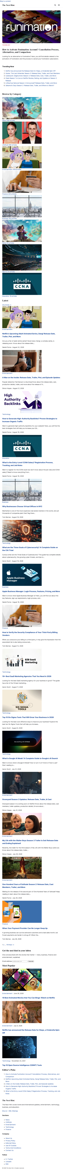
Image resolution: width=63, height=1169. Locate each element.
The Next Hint (8, 5)
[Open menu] (59, 5)
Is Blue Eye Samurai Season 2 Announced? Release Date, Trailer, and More (31, 83)
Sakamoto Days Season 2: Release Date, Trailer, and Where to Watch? (30, 85)
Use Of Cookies (11, 1145)
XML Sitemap (13, 1111)
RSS (7, 1164)
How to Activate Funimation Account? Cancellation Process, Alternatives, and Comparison (30, 51)
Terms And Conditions (13, 1148)
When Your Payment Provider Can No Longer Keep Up (24, 928)
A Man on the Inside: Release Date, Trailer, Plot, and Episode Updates (31, 378)
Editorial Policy (11, 1143)
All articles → (6, 305)
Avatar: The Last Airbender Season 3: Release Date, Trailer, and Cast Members (33, 73)
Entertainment (7, 993)
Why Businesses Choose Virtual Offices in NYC (22, 506)
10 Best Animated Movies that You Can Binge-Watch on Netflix (28, 998)
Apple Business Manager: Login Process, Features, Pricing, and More (31, 591)
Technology (6, 45)
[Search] (55, 5)
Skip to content (5, 1)
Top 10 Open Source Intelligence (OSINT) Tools (22, 1065)
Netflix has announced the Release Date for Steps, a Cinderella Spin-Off (31, 71)
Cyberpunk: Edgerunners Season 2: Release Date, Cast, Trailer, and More (31, 76)
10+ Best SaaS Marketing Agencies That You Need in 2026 (26, 676)
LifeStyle (9, 1122)
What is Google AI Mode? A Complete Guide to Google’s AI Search (30, 758)
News (8, 1120)
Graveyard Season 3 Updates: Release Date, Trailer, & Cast (27, 799)
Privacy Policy (10, 1141)
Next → (11, 945)
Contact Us (9, 1150)
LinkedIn (8, 1161)
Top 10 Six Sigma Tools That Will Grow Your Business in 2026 (28, 717)
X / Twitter (9, 1159)
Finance (8, 1129)
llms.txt (4, 1111)
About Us (9, 1138)
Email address (7, 961)
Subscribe (31, 961)
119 (7, 945)
